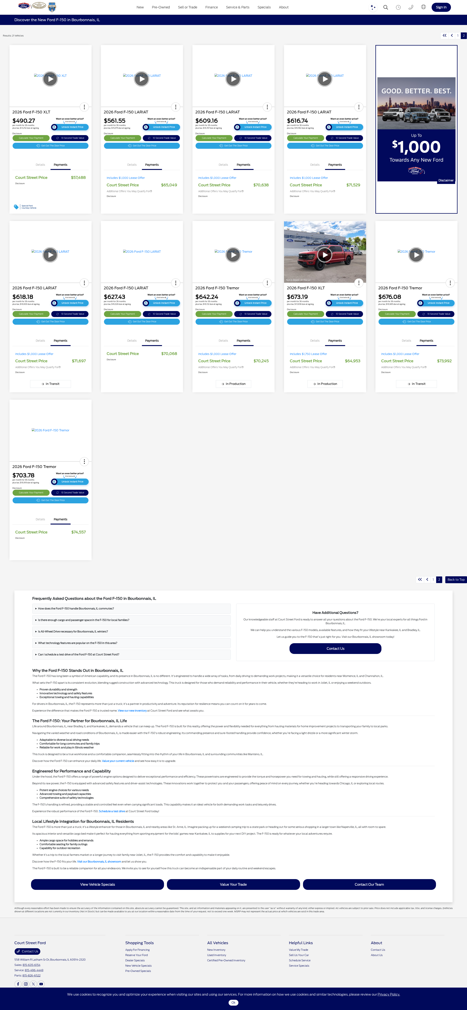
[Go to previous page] (452, 35)
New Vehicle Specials (138, 965)
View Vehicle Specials (97, 884)
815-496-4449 (34, 970)
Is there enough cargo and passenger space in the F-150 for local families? (83, 620)
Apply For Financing (137, 949)
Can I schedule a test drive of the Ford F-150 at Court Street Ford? (78, 654)
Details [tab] (40, 164)
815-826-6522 (31, 975)
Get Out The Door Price (53, 145)
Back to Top (456, 579)
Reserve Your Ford (136, 955)
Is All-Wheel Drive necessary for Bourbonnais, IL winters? (73, 631)
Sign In (441, 7)
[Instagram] (25, 984)
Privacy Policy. (389, 994)
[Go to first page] (444, 35)
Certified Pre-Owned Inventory (226, 960)
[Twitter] (33, 984)
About (376, 943)
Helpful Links (301, 943)
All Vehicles (217, 943)
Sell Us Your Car (299, 955)
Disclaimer (446, 180)
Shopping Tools (139, 943)
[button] (84, 107)
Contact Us (335, 648)
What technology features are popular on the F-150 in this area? (77, 643)
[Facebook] (18, 984)
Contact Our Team (369, 884)
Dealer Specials (135, 960)
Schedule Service (299, 960)
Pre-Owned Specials (138, 971)
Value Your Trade (233, 884)
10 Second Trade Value (72, 138)
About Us (377, 955)
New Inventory (216, 949)
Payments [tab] (60, 164)
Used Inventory (216, 955)
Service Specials (299, 965)
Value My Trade (298, 949)
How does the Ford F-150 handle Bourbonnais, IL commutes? (76, 608)
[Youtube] (41, 984)
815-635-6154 (31, 965)
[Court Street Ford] (36, 7)
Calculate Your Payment (31, 138)
